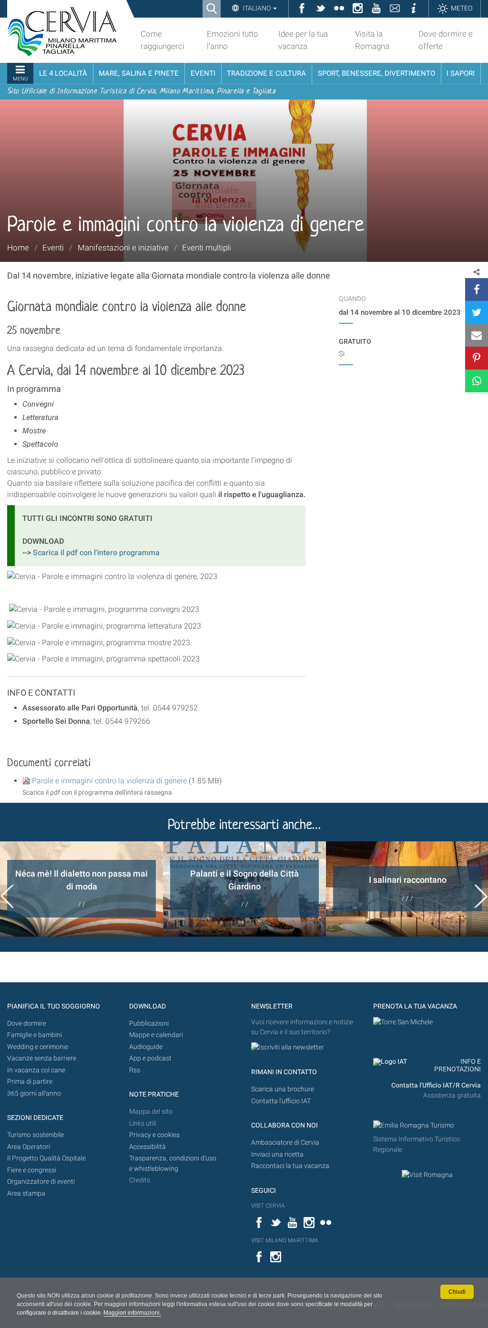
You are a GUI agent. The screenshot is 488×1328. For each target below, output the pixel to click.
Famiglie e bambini (34, 1035)
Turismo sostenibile (35, 1135)
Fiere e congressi (31, 1170)
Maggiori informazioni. (132, 1312)
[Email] (476, 335)
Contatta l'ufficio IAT (281, 1101)
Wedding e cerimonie (37, 1047)
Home (18, 247)
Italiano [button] (256, 8)
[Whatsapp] (476, 380)
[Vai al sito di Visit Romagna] (427, 1175)
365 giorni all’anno (34, 1093)
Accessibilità (147, 1147)
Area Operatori (28, 1147)
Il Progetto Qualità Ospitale (46, 1158)
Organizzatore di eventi (41, 1182)
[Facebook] (476, 289)
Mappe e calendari (156, 1035)
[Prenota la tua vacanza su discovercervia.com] (403, 1022)
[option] (81, 889)
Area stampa (26, 1193)
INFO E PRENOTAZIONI (457, 1065)
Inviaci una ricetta (277, 1154)
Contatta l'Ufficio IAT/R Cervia (436, 1085)
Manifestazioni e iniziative (123, 247)
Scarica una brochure (282, 1089)
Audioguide (146, 1047)
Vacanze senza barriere (41, 1058)
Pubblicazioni (149, 1023)
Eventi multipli (206, 247)
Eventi (53, 247)
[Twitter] (476, 312)
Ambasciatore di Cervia (285, 1142)
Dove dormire (26, 1023)
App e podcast (150, 1058)
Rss (134, 1070)
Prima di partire (29, 1082)
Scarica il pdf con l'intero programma (95, 552)
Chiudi (457, 1291)
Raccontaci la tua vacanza (290, 1166)
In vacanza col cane (36, 1070)
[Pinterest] (476, 358)
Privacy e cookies (154, 1135)
